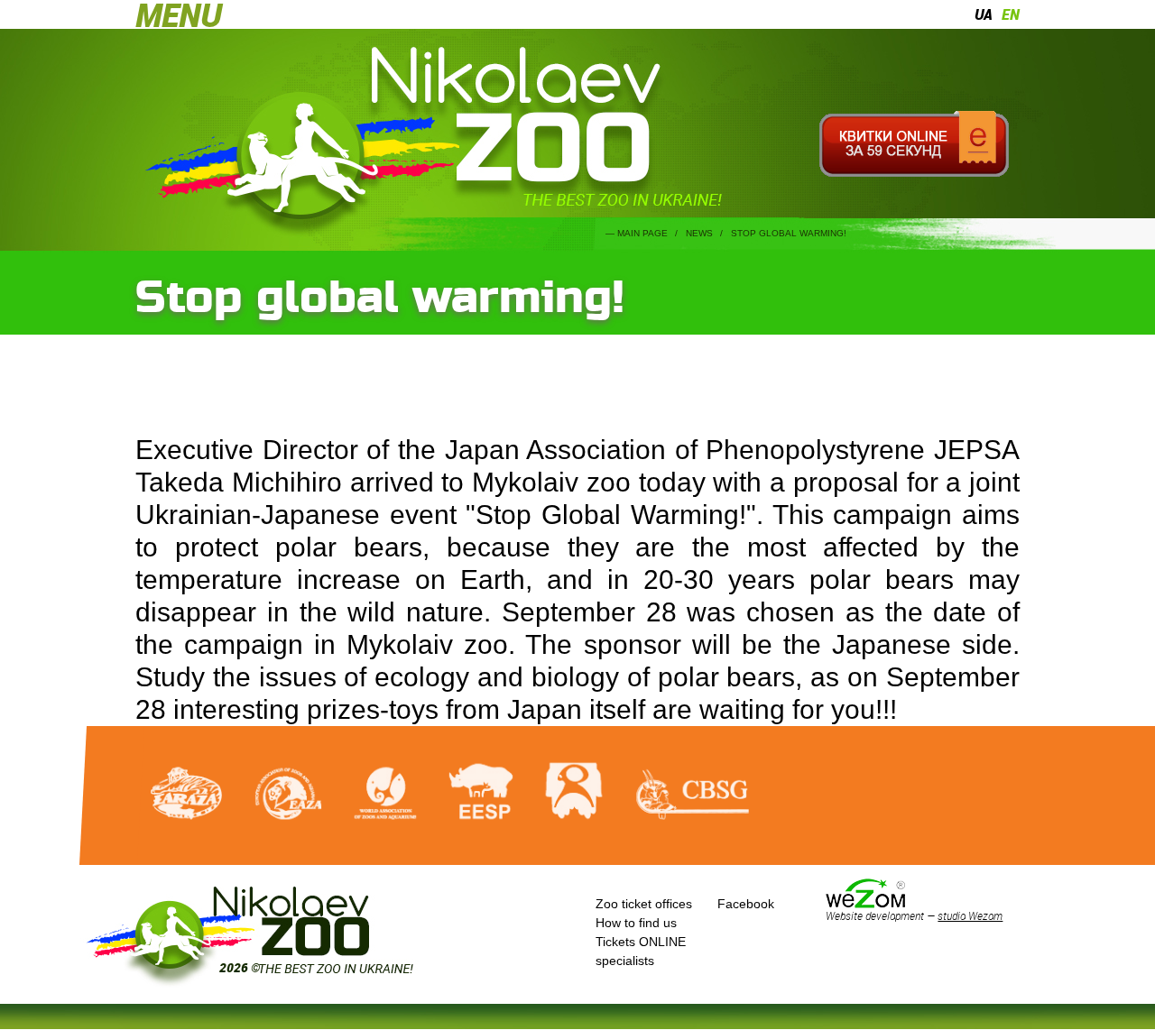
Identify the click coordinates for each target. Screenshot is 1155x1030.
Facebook (745, 904)
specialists (625, 960)
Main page (642, 233)
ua (984, 14)
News (699, 233)
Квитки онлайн (914, 144)
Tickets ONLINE (641, 941)
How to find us (636, 922)
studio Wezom (970, 915)
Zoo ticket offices (644, 904)
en (1011, 14)
